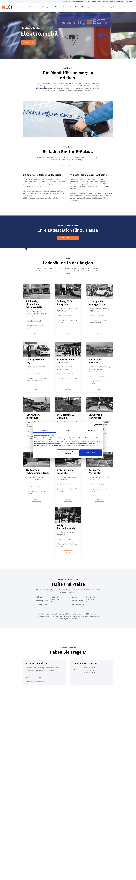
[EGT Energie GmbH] (7, 7)
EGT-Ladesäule (41, 88)
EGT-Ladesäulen (105, 196)
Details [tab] (68, 430)
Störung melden (96, 1)
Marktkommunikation (116, 1)
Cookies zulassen (90, 452)
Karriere (105, 1)
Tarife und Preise (68, 166)
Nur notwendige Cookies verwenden (68, 452)
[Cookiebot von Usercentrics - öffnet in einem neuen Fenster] (95, 425)
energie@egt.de (37, 681)
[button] (129, 1)
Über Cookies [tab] (91, 430)
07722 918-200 (66, 1)
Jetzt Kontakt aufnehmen (68, 238)
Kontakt (87, 1)
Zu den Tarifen (28, 42)
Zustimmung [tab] (44, 430)
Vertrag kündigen (77, 1)
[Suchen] (82, 6)
